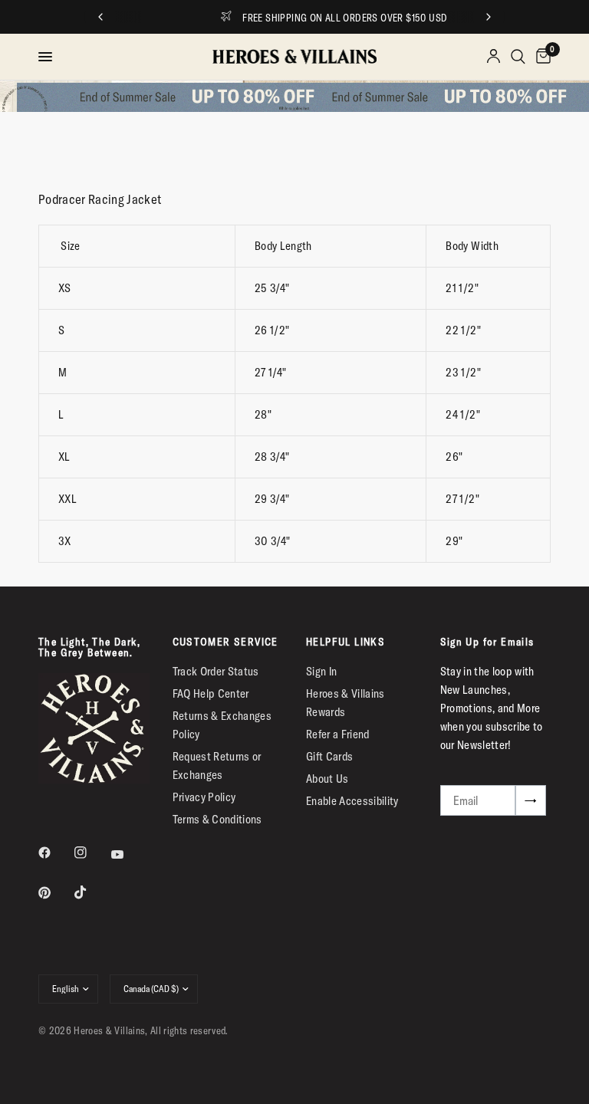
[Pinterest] (55, 892)
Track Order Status (216, 671)
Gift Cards (329, 756)
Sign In (321, 671)
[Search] (518, 57)
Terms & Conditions (217, 819)
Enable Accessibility (352, 801)
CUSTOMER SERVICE (225, 641)
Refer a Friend (338, 734)
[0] (541, 57)
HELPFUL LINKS (345, 641)
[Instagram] (91, 852)
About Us (327, 778)
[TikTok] (91, 892)
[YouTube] (128, 855)
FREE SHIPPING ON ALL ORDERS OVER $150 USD (309, 18)
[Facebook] (55, 852)
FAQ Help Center (211, 693)
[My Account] (493, 57)
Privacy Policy (204, 797)
